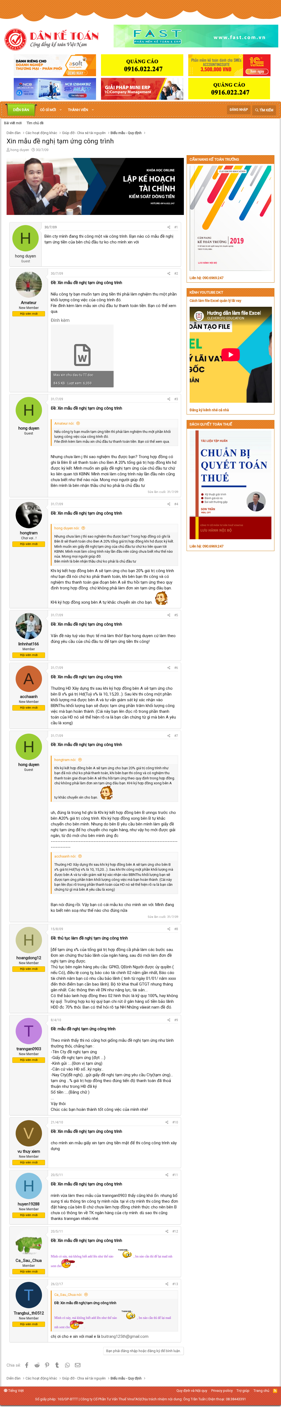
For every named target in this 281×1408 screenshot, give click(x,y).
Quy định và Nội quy (191, 1391)
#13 (175, 1284)
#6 (176, 668)
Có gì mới (48, 110)
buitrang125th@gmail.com (124, 1336)
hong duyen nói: (67, 528)
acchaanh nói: (65, 856)
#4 (176, 504)
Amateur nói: (64, 423)
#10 (175, 1122)
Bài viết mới (13, 123)
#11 (175, 1175)
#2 (176, 274)
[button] (60, 110)
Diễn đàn (21, 110)
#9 (176, 1020)
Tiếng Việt (15, 1391)
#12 (175, 1231)
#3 (176, 399)
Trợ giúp (243, 1391)
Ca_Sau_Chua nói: (68, 1295)
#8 (176, 929)
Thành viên (78, 110)
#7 (176, 736)
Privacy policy (222, 1391)
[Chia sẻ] (168, 227)
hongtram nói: (65, 760)
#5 (176, 615)
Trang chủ (261, 1391)
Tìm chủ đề (35, 123)
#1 (176, 227)
